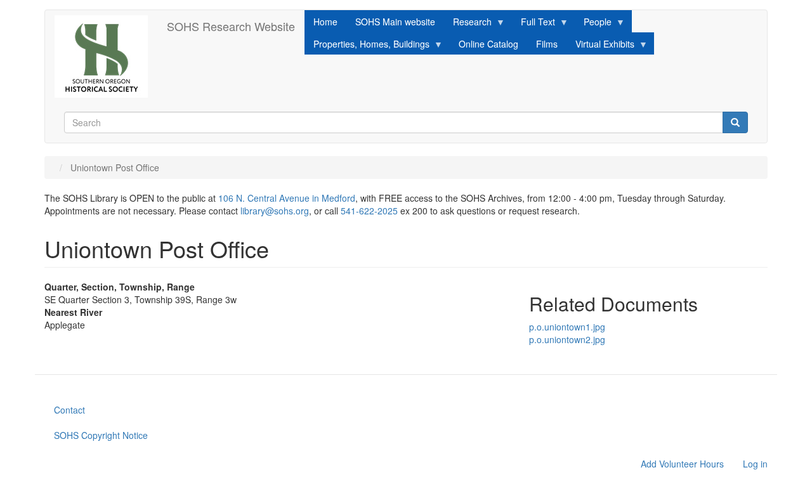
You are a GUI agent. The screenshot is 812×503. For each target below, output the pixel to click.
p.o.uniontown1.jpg (567, 326)
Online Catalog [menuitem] (488, 43)
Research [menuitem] (468, 23)
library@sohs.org (274, 210)
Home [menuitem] (325, 21)
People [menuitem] (593, 23)
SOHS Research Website (231, 26)
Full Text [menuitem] (533, 23)
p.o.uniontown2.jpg (567, 339)
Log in (755, 463)
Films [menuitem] (547, 43)
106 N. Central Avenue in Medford (286, 198)
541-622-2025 (369, 210)
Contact (69, 409)
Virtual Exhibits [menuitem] (600, 46)
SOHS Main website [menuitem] (395, 21)
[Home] (106, 56)
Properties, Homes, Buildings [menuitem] (366, 46)
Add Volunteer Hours (682, 463)
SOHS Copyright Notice (101, 435)
